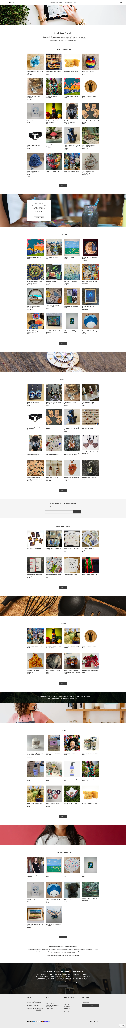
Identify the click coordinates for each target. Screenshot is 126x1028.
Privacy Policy (67, 1010)
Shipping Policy (67, 1008)
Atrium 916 (38, 1009)
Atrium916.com (49, 1008)
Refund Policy (67, 1006)
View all (63, 185)
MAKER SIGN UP (63, 985)
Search (65, 1001)
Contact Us (66, 1004)
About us (66, 1002)
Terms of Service (67, 1011)
